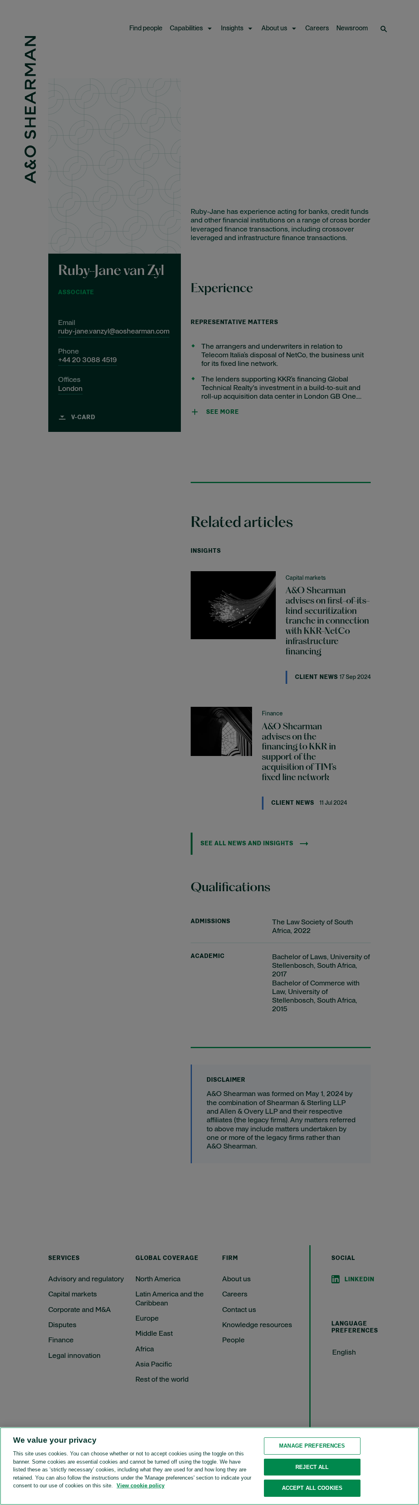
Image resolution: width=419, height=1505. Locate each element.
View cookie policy (140, 1485)
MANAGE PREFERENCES (312, 1446)
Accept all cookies (312, 1488)
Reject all (312, 1467)
